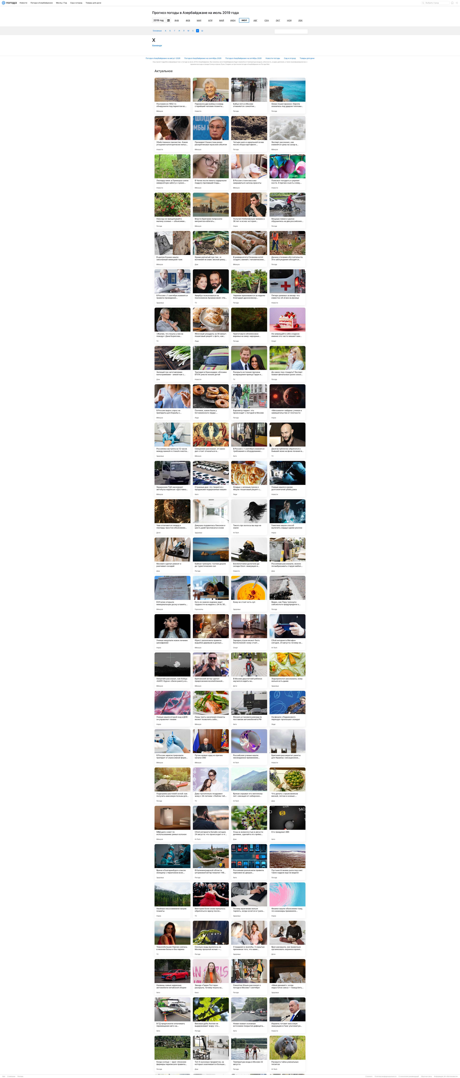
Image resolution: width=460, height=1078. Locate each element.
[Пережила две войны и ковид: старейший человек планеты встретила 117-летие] (211, 96)
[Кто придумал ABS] (287, 824)
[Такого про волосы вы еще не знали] (249, 517)
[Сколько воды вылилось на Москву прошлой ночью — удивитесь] (211, 939)
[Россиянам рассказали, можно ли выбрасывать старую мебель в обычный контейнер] (287, 555)
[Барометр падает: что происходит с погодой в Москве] (249, 402)
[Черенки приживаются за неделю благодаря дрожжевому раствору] (249, 287)
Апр (210, 20)
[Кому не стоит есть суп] (249, 594)
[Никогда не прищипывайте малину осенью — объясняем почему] (172, 211)
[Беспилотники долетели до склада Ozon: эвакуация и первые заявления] (249, 555)
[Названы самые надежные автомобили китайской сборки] (172, 977)
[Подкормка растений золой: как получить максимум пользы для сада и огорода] (172, 785)
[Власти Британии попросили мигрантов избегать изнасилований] (211, 211)
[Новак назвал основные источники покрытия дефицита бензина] (249, 1015)
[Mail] (3, 3)
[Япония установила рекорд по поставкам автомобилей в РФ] (249, 709)
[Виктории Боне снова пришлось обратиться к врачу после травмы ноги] (211, 900)
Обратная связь (426, 1076)
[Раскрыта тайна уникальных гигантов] (287, 1054)
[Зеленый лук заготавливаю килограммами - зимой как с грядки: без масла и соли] (172, 364)
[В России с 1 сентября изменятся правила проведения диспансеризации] (172, 287)
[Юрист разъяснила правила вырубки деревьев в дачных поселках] (211, 632)
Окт (278, 20)
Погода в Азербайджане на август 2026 (163, 58)
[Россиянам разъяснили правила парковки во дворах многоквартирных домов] (249, 862)
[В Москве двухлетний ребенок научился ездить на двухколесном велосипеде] (249, 670)
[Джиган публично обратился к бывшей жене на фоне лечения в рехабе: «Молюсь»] (287, 441)
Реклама (20, 1076)
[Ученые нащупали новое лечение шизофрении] (172, 632)
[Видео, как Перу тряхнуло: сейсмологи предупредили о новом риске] (287, 594)
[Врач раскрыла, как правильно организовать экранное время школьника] (287, 939)
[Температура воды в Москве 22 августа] (249, 1054)
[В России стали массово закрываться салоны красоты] (249, 172)
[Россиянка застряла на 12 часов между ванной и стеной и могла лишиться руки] (172, 441)
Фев (188, 20)
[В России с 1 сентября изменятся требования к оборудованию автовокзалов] (249, 441)
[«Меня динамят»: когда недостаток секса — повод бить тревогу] (287, 977)
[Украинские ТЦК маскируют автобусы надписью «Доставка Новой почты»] (172, 479)
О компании (11, 1076)
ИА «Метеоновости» (451, 1076)
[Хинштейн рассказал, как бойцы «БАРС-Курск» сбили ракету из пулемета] (172, 670)
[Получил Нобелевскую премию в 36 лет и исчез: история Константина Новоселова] (249, 211)
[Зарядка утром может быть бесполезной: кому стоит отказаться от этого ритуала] (249, 632)
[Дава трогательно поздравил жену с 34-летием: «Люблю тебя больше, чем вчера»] (211, 785)
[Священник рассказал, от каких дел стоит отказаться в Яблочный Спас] (211, 441)
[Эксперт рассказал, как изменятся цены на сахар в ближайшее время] (287, 134)
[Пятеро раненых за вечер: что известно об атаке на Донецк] (287, 287)
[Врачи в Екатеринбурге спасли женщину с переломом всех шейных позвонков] (172, 862)
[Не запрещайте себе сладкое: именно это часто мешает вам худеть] (287, 326)
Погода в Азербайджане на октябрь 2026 (243, 58)
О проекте (368, 1076)
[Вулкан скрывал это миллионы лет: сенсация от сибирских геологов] (249, 785)
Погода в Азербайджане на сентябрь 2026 (202, 58)
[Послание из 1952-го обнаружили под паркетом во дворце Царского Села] (172, 96)
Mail (3, 1076)
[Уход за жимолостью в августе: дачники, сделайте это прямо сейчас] (249, 824)
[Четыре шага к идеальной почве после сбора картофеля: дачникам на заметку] (249, 134)
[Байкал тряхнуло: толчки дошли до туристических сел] (211, 555)
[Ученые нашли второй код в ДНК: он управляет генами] (172, 709)
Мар (199, 20)
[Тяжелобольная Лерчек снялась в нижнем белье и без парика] (172, 939)
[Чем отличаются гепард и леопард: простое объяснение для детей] (172, 517)
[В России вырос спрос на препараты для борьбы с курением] (172, 402)
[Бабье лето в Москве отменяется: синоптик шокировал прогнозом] (249, 96)
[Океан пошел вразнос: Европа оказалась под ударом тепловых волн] (287, 96)
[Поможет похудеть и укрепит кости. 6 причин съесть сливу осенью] (287, 172)
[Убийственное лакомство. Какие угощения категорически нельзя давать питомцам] (172, 134)
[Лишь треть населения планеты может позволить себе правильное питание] (211, 709)
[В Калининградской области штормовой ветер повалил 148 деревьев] (211, 862)
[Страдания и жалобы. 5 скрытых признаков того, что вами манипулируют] (249, 939)
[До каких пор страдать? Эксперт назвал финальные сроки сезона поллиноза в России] (287, 364)
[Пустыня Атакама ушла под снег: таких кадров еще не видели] (287, 862)
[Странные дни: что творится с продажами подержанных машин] (211, 479)
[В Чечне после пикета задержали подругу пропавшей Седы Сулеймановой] (211, 172)
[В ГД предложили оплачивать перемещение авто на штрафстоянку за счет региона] (172, 1015)
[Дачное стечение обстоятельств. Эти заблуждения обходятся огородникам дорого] (287, 249)
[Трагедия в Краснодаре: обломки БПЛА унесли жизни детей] (211, 364)
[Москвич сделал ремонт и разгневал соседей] (172, 555)
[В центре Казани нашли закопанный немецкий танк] (172, 249)
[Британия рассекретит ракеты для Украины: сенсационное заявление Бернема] (287, 747)
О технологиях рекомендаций (409, 1076)
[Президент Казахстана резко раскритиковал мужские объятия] (211, 134)
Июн (233, 20)
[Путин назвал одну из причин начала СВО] (211, 747)
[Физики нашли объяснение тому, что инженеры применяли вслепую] (287, 900)
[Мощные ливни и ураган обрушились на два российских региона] (287, 211)
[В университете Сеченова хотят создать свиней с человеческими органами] (249, 249)
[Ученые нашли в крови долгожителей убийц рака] (287, 479)
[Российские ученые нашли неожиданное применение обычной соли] (249, 747)
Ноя (289, 20)
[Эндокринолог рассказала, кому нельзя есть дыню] (287, 670)
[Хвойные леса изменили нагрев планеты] (172, 900)
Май (221, 20)
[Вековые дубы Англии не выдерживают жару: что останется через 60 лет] (211, 1015)
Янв (177, 20)
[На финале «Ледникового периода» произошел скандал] (287, 709)
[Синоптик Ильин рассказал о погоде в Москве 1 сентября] (249, 977)
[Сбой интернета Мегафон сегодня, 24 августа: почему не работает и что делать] (287, 632)
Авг (255, 20)
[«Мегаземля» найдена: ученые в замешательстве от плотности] (287, 402)
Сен (266, 20)
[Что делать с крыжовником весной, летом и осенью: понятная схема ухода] (287, 785)
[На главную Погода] (11, 3)
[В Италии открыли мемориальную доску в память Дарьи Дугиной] (172, 594)
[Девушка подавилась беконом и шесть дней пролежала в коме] (211, 517)
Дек (300, 20)
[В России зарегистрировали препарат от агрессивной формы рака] (172, 747)
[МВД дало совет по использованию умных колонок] (172, 824)
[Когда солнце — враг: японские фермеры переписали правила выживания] (172, 1054)
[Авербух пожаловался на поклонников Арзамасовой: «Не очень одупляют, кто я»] (211, 287)
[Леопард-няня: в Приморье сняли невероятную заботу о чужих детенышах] (172, 172)
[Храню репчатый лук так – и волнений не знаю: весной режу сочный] (211, 249)
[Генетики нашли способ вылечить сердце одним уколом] (287, 517)
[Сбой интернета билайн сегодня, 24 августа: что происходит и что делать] (211, 824)
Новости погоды (273, 58)
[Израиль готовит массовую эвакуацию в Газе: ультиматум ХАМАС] (287, 1015)
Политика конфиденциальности (385, 1076)
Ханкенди (157, 45)
